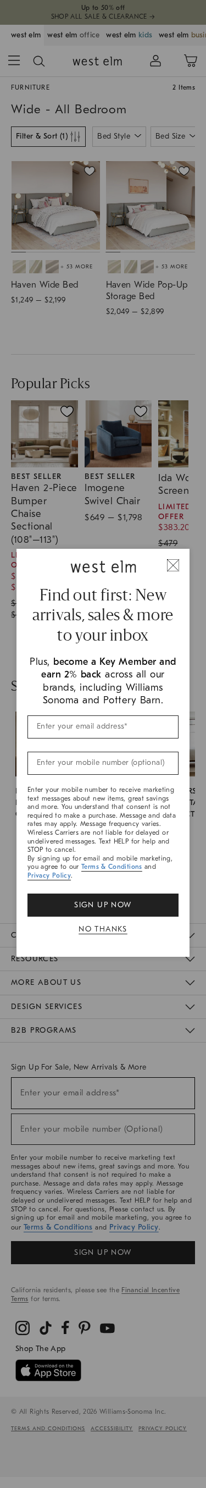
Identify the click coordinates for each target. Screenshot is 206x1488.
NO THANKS (103, 929)
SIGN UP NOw (102, 905)
